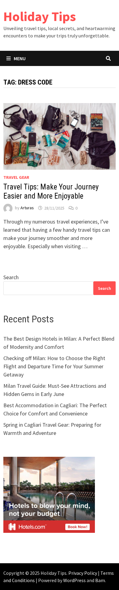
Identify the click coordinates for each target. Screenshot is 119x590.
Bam (100, 580)
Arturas (27, 208)
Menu (20, 58)
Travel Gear (16, 177)
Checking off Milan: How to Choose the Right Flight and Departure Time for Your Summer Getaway (54, 366)
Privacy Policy (82, 573)
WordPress (74, 580)
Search (11, 277)
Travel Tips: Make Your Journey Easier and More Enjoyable (51, 191)
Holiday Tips (39, 16)
